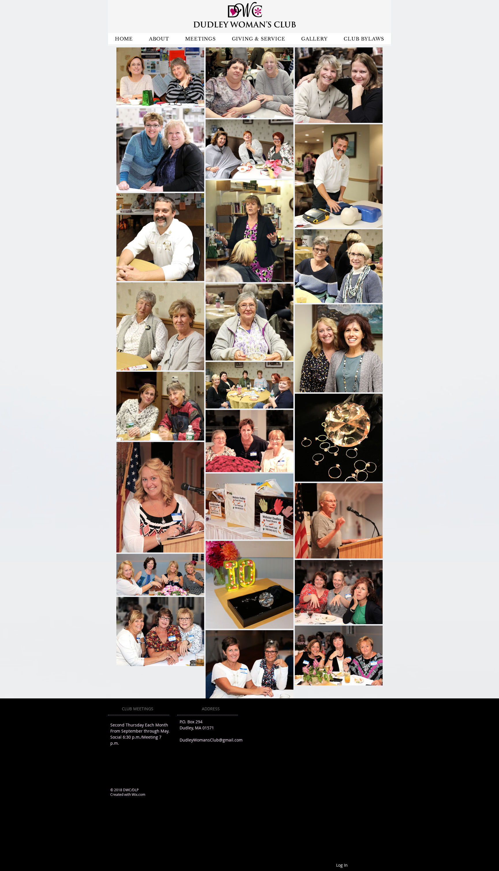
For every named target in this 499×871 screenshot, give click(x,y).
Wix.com (138, 794)
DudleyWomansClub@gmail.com (211, 740)
